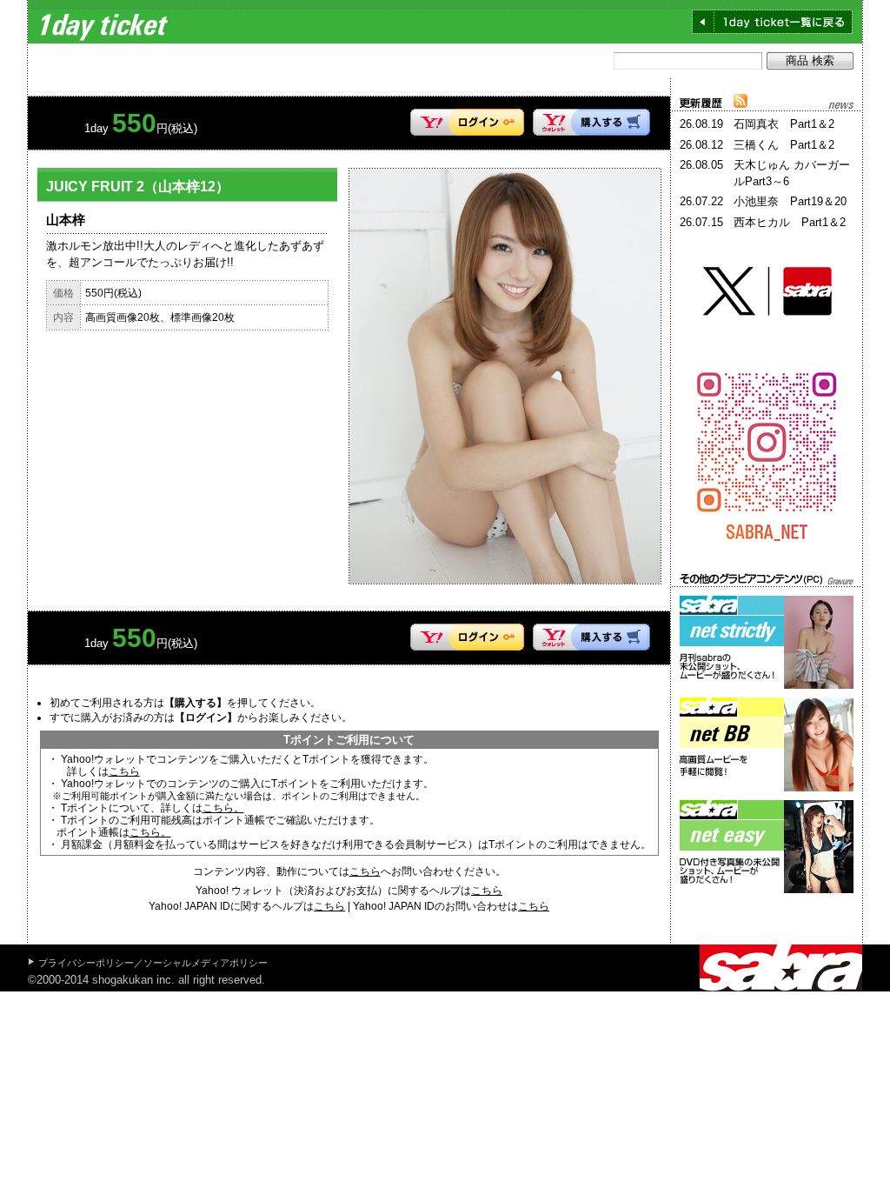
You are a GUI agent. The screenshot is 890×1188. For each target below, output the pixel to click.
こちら (124, 771)
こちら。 (223, 808)
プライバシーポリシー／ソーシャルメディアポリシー (153, 963)
